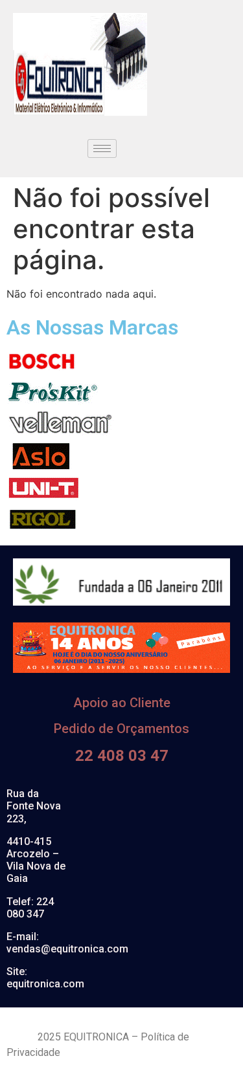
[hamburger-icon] (102, 148)
